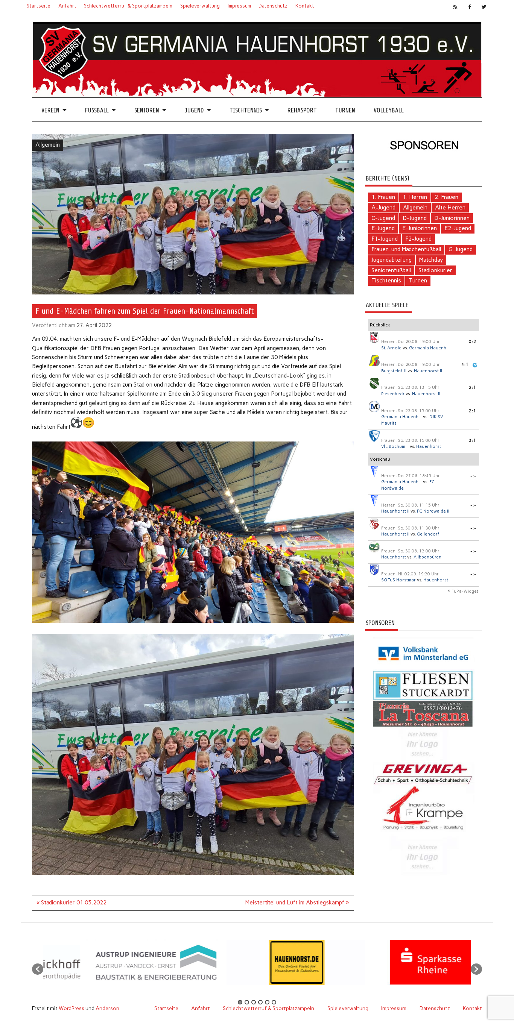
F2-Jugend (418, 238)
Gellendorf (428, 534)
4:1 (465, 364)
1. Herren (415, 197)
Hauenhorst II (428, 371)
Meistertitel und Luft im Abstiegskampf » (297, 902)
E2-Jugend (457, 228)
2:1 (472, 387)
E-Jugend (383, 228)
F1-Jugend (384, 238)
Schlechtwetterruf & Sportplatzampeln (128, 6)
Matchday (431, 259)
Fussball (97, 110)
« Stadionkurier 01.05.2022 (71, 902)
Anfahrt (67, 6)
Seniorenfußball (391, 270)
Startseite (38, 6)
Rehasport (302, 110)
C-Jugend (383, 218)
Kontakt (304, 6)
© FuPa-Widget (463, 591)
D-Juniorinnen (452, 218)
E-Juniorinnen (419, 228)
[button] (37, 969)
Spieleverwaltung (200, 6)
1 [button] (240, 1002)
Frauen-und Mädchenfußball (406, 249)
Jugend (194, 110)
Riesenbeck (393, 393)
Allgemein (47, 144)
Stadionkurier (435, 270)
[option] (168, 965)
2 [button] (247, 1002)
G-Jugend (461, 249)
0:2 (472, 341)
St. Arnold (391, 348)
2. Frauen (446, 197)
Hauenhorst (428, 446)
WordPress (71, 1008)
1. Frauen (383, 197)
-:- (473, 475)
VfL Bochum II (395, 446)
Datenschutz (273, 6)
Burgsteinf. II (393, 371)
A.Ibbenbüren (427, 557)
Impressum (239, 6)
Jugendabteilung (391, 259)
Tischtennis (246, 110)
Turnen (345, 110)
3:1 (472, 440)
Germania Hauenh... (429, 348)
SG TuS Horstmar (398, 580)
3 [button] (253, 1002)
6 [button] (274, 1002)
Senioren (146, 110)
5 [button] (267, 1002)
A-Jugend (383, 207)
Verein (50, 110)
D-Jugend (415, 218)
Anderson (107, 1008)
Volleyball (389, 110)
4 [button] (260, 1002)
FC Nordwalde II (433, 511)
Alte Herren (450, 207)
